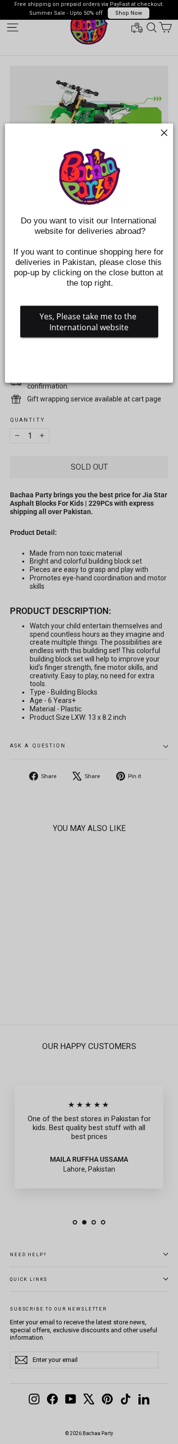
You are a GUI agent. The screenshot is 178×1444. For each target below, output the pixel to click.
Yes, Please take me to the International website (89, 322)
